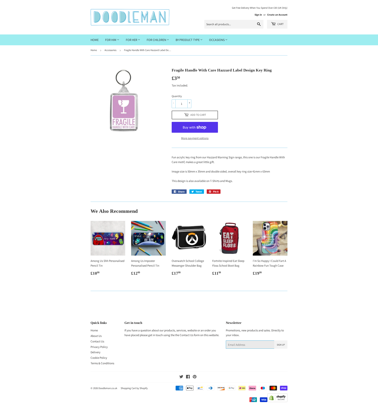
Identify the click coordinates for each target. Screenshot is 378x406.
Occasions (217, 40)
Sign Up (281, 344)
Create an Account (277, 14)
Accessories (110, 50)
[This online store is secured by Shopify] (277, 401)
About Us (96, 336)
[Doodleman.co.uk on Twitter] (181, 377)
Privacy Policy (99, 347)
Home (95, 40)
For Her (132, 40)
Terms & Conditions (102, 363)
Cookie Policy (99, 358)
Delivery (95, 352)
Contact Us (97, 341)
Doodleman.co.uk (107, 388)
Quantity (177, 96)
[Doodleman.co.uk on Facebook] (188, 377)
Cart (280, 24)
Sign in (258, 14)
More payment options (194, 138)
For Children (157, 40)
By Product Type (188, 40)
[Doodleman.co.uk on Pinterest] (195, 377)
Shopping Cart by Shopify (134, 388)
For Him (111, 40)
